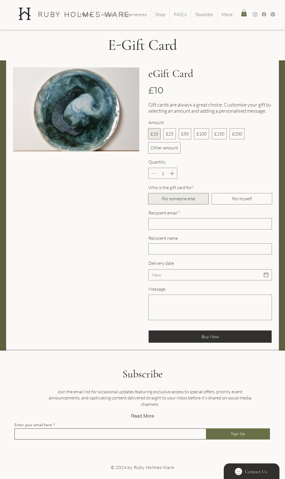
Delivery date (161, 263)
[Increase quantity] (172, 173)
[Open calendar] (266, 274)
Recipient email (164, 213)
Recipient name (163, 238)
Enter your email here (33, 425)
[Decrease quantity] (153, 173)
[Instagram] (255, 14)
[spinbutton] (163, 173)
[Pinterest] (273, 14)
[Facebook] (264, 14)
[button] (244, 12)
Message (156, 289)
